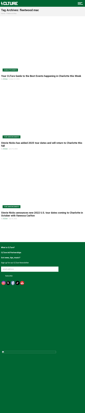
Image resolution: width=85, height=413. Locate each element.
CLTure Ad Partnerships (11, 252)
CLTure (5, 79)
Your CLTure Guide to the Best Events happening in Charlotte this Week (41, 76)
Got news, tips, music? (10, 257)
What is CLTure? (8, 247)
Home (3, 13)
